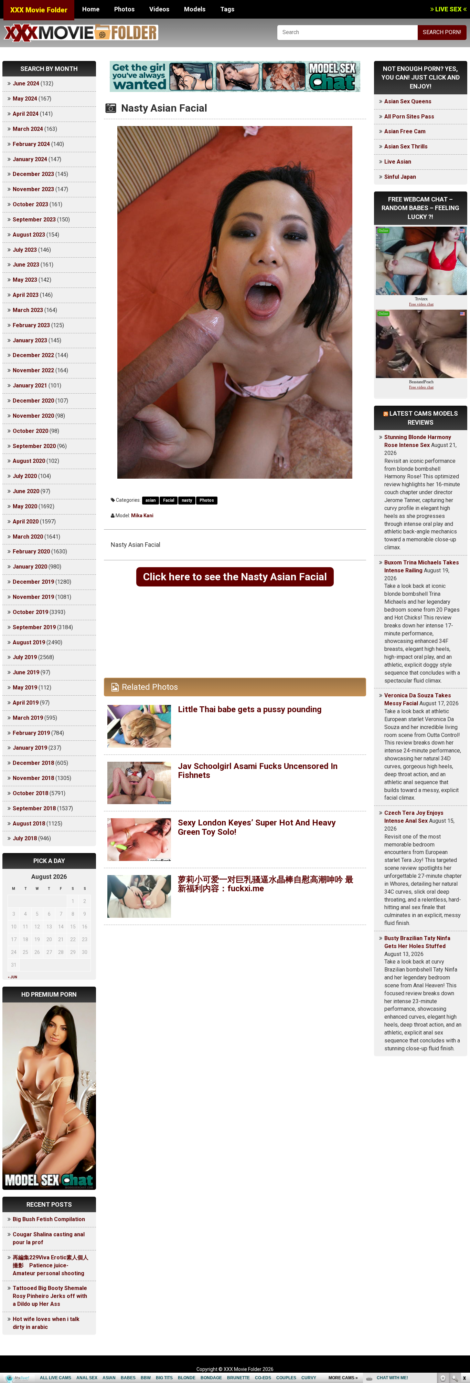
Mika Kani (142, 515)
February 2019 (31, 733)
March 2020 (28, 536)
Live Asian (397, 161)
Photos (124, 9)
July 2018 (25, 838)
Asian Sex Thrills (406, 146)
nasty (187, 500)
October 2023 (30, 204)
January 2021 (30, 385)
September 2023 (34, 219)
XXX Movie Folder (38, 10)
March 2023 (28, 310)
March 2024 (28, 129)
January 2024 (30, 159)
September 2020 (34, 446)
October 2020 (30, 431)
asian (151, 500)
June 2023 (26, 264)
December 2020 (33, 400)
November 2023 (33, 189)
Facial (168, 500)
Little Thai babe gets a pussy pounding (250, 709)
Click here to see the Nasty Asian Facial (235, 577)
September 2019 (34, 627)
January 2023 (30, 340)
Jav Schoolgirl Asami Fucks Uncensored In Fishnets (258, 770)
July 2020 (25, 476)
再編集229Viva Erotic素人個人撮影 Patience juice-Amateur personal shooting (50, 1265)
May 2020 (25, 506)
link (464, 1275)
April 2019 (26, 702)
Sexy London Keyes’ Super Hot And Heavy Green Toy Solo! (257, 827)
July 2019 (25, 657)
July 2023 (25, 250)
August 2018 (29, 823)
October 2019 (30, 612)
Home (90, 9)
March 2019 (28, 718)
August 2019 (29, 642)
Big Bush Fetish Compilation (49, 1219)
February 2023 (31, 325)
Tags (227, 9)
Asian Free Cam (405, 131)
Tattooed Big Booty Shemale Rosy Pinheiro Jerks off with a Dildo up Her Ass (50, 1296)
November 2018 (33, 778)
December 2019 (33, 582)
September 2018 (34, 808)
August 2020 (29, 461)
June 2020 (26, 491)
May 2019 (25, 687)
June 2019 (26, 672)
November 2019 (33, 597)
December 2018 (33, 763)
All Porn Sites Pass (409, 116)
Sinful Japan (400, 177)
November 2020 (33, 416)
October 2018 (30, 793)
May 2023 (25, 280)
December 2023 (33, 174)
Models (194, 9)
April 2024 (26, 114)
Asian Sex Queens (407, 101)
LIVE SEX (448, 9)
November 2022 (33, 370)
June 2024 (26, 83)
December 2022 (33, 355)
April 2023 (26, 295)
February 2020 (31, 551)
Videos (159, 9)
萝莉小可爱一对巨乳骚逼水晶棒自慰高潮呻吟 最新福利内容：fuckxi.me (265, 884)
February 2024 (31, 144)
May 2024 (25, 98)
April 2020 (26, 521)
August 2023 (29, 234)
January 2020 (30, 566)
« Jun (12, 977)
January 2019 (30, 748)
